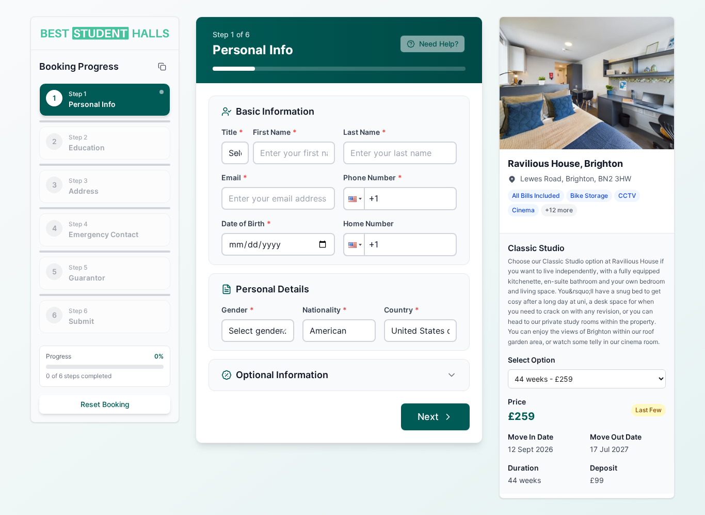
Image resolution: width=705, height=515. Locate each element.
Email (234, 177)
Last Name (364, 132)
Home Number (368, 223)
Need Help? (438, 43)
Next (428, 416)
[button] (354, 198)
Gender (237, 309)
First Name (275, 132)
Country (401, 309)
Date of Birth (246, 223)
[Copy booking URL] (162, 66)
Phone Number (372, 177)
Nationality (324, 309)
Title (232, 132)
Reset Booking (105, 404)
